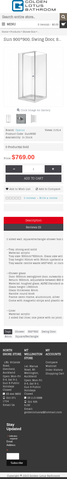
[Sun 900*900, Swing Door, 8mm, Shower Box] (33, 77)
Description (33, 220)
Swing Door (49, 332)
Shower (19, 332)
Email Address (11, 446)
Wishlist (51, 366)
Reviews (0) (33, 227)
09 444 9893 (13, 394)
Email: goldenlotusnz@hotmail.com (33, 410)
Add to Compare (49, 189)
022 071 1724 (9, 399)
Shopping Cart (55, 373)
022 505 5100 (30, 403)
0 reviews (30, 198)
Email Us (9, 405)
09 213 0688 (34, 398)
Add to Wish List (19, 189)
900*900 (33, 332)
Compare (52, 362)
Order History (54, 370)
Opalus (20, 130)
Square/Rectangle (26, 336)
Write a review (48, 198)
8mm (8, 336)
